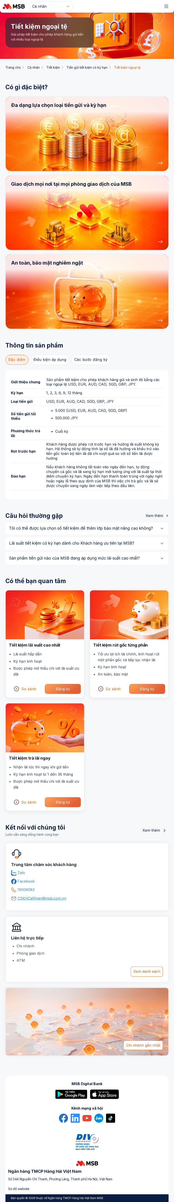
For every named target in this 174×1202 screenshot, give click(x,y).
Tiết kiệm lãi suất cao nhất (34, 645)
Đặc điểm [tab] (16, 359)
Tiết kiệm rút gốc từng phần (120, 645)
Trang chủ (13, 67)
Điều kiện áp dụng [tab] (50, 359)
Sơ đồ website (18, 1189)
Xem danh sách (146, 971)
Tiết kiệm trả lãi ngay (30, 758)
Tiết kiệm (53, 67)
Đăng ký (63, 689)
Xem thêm (154, 515)
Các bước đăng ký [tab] (91, 359)
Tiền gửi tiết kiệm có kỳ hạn (87, 67)
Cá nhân (33, 67)
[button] (87, 134)
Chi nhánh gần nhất (143, 1045)
